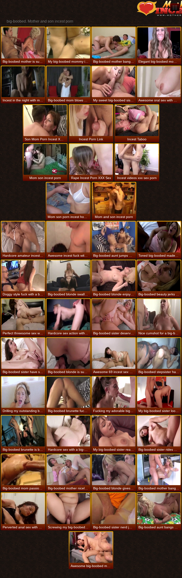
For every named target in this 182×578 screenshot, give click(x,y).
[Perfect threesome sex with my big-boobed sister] (23, 314)
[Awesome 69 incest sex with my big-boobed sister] (113, 353)
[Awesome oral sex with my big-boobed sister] (159, 81)
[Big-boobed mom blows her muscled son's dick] (68, 81)
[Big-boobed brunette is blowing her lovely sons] (23, 431)
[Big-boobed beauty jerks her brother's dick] (159, 275)
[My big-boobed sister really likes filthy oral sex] (113, 431)
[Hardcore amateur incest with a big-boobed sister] (23, 237)
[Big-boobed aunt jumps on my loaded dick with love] (113, 237)
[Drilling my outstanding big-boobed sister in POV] (23, 392)
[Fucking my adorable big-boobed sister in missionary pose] (113, 392)
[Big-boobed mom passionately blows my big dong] (23, 469)
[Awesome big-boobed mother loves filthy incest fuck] (91, 547)
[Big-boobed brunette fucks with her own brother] (68, 392)
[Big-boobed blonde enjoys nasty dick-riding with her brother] (113, 275)
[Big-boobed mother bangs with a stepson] (113, 42)
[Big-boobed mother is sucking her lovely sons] (23, 42)
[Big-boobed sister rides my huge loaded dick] (159, 431)
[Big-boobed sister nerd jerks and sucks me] (113, 508)
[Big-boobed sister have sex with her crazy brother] (23, 353)
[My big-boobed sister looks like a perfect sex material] (159, 392)
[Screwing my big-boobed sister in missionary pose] (68, 508)
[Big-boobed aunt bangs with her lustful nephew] (159, 508)
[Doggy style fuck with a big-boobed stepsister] (23, 275)
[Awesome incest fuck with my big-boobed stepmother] (68, 237)
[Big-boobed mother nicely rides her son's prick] (68, 469)
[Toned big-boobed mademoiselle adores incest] (159, 237)
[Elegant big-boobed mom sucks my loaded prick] (159, 42)
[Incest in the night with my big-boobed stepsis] (23, 81)
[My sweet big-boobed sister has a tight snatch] (113, 81)
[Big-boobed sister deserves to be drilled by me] (113, 314)
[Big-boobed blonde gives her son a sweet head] (113, 469)
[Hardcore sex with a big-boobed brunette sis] (68, 431)
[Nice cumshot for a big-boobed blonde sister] (159, 314)
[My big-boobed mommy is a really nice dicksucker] (68, 42)
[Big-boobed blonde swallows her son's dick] (68, 275)
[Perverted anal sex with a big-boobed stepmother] (23, 508)
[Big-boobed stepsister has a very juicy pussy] (159, 353)
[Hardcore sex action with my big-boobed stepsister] (68, 314)
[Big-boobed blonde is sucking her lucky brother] (68, 353)
